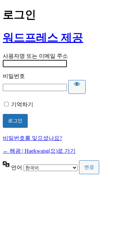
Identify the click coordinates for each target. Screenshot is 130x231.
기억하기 (22, 104)
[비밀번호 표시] (77, 87)
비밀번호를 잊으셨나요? (32, 138)
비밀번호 (14, 76)
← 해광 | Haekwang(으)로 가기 (39, 151)
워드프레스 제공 (43, 37)
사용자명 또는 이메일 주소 (35, 56)
